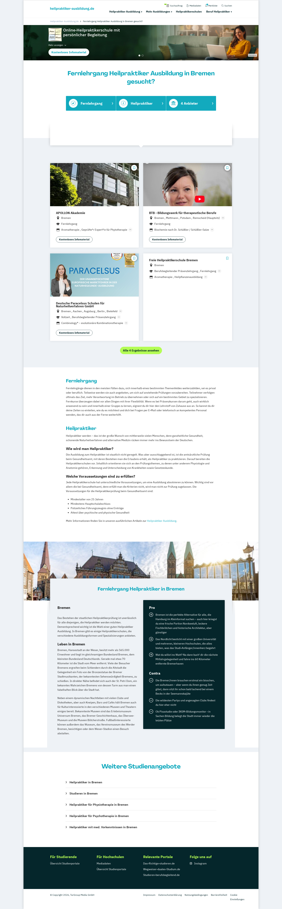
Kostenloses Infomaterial (68, 52)
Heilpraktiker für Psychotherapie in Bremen (99, 816)
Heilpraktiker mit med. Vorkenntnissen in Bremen (103, 827)
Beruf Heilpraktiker (218, 11)
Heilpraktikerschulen (189, 11)
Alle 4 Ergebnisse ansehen (141, 350)
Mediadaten (104, 863)
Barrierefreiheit (219, 894)
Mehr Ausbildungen (158, 11)
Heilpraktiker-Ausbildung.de (64, 21)
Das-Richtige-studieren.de (159, 863)
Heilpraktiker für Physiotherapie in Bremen (98, 805)
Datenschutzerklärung (170, 894)
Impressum (149, 894)
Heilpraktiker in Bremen (85, 782)
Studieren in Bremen (83, 793)
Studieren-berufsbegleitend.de (161, 875)
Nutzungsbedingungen (196, 894)
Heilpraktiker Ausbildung (124, 11)
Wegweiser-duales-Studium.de (161, 869)
